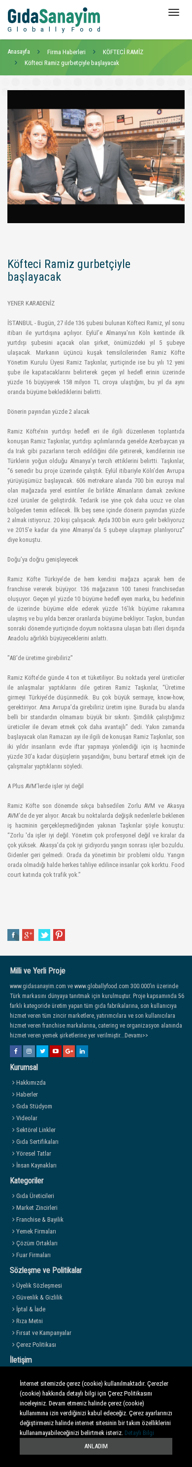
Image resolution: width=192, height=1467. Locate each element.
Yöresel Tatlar (33, 1153)
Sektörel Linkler (35, 1130)
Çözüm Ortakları (36, 1243)
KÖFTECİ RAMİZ (123, 52)
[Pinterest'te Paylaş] (59, 934)
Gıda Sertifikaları (37, 1141)
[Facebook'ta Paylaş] (13, 934)
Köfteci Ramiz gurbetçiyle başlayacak (72, 63)
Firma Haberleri (66, 52)
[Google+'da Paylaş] (28, 934)
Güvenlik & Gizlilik (39, 1297)
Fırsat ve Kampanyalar (43, 1332)
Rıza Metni (29, 1321)
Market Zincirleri (36, 1207)
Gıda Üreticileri (34, 1196)
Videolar (26, 1118)
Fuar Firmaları (33, 1255)
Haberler (26, 1094)
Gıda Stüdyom (33, 1106)
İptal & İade (30, 1309)
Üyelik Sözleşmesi (38, 1285)
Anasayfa (18, 51)
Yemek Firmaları (35, 1231)
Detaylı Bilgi (139, 1432)
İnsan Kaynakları (36, 1165)
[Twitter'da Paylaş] (44, 934)
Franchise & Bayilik (39, 1219)
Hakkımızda (30, 1082)
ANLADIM (96, 1446)
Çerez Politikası (35, 1344)
